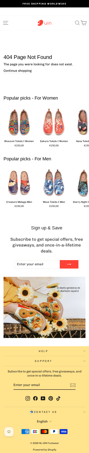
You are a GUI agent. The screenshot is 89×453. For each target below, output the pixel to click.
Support (43, 361)
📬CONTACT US (43, 411)
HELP (43, 351)
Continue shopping (18, 71)
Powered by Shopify (44, 449)
